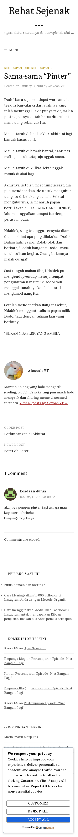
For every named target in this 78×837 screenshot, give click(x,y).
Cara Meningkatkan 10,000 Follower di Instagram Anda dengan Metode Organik (35, 597)
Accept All (38, 819)
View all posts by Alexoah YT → (44, 403)
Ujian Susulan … (35, 648)
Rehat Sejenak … (39, 17)
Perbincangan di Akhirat (24, 434)
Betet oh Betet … (18, 451)
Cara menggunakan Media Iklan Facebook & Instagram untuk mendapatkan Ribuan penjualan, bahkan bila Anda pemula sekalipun (38, 614)
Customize (38, 803)
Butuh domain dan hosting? (24, 585)
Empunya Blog (15, 659)
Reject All (38, 811)
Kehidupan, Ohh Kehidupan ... (28, 68)
